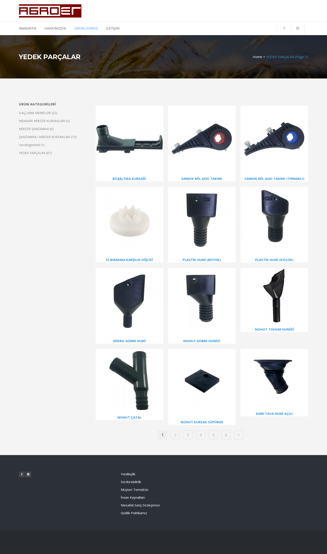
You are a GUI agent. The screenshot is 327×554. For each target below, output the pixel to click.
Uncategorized (29, 145)
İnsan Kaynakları (133, 497)
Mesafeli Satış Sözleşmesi (140, 505)
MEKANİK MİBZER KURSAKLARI (42, 121)
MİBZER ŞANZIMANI (34, 129)
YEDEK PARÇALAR (32, 153)
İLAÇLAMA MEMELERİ (35, 113)
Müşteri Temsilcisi (134, 489)
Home (257, 56)
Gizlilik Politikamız (134, 513)
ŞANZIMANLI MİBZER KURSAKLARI (44, 137)
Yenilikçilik (128, 474)
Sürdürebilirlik (131, 482)
